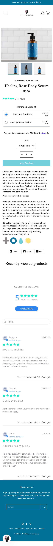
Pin (40, 251)
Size (26, 140)
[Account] (42, 13)
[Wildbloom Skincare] (26, 13)
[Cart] (48, 13)
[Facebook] (26, 524)
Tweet (15, 251)
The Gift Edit (32, 529)
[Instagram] (22, 524)
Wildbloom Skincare (30, 534)
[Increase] (31, 155)
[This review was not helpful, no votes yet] (48, 377)
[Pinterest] (30, 524)
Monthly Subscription (20, 122)
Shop (11, 529)
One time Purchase (22, 114)
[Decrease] (22, 155)
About (41, 529)
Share (28, 251)
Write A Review (26, 308)
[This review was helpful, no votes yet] (43, 377)
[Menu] (6, 13)
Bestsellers (19, 529)
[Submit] (44, 507)
